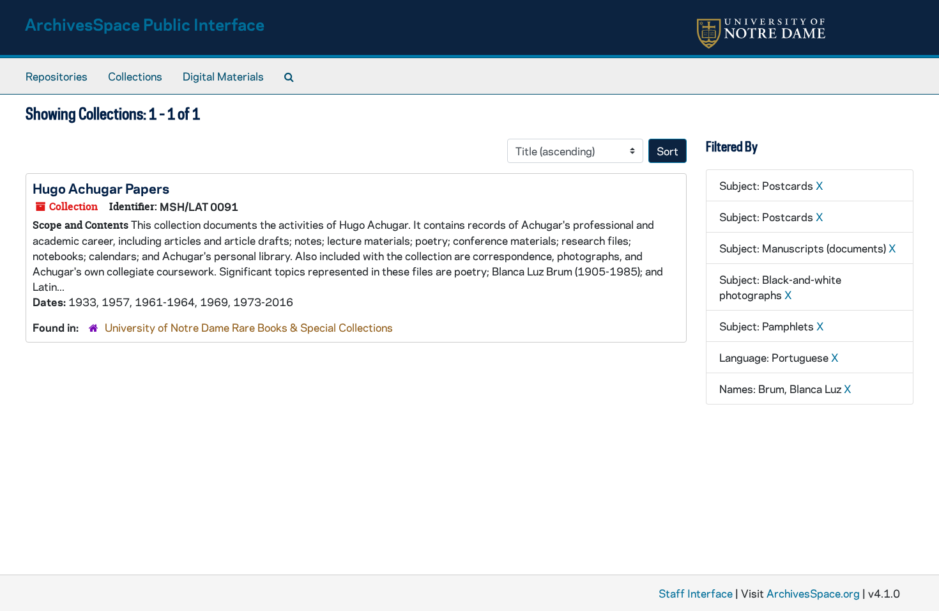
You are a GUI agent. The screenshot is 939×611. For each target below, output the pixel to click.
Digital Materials (223, 76)
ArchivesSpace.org (813, 593)
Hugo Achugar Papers (101, 188)
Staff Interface (696, 593)
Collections (135, 76)
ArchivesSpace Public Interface (144, 24)
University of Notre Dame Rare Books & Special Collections (249, 327)
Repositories (57, 76)
